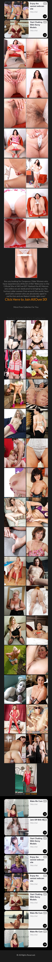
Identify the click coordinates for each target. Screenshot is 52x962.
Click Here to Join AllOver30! (26, 299)
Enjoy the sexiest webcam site (37, 6)
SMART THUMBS (31, 794)
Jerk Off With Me (37, 820)
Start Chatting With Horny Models (36, 25)
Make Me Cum (36, 801)
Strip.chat (33, 12)
